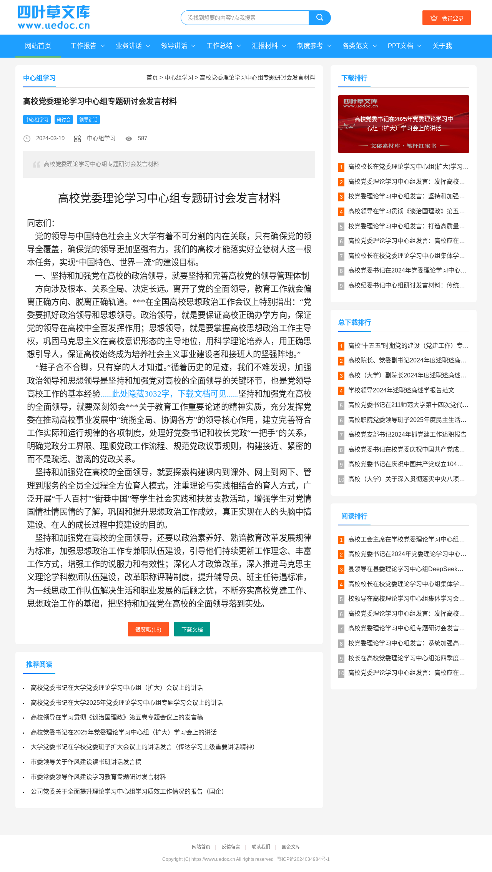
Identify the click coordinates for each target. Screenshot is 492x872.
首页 (152, 77)
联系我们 (261, 847)
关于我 (442, 46)
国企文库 (291, 847)
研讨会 (64, 120)
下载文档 (192, 629)
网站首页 (38, 46)
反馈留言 (231, 847)
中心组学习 (179, 77)
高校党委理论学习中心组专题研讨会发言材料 (257, 77)
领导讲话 (88, 120)
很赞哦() (148, 629)
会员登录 (453, 18)
